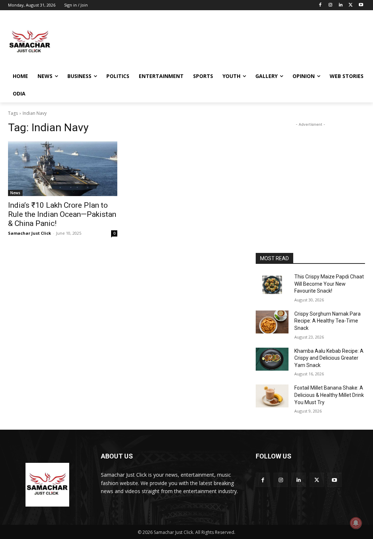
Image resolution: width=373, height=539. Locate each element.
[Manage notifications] (356, 523)
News (15, 192)
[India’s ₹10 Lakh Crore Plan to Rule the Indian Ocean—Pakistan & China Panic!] (62, 168)
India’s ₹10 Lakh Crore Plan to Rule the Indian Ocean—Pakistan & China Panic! (62, 214)
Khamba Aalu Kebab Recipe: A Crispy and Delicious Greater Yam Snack (329, 358)
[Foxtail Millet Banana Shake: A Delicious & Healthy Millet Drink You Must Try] (272, 395)
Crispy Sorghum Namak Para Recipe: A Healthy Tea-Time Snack (327, 321)
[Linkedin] (341, 5)
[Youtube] (361, 5)
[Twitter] (350, 5)
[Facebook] (320, 5)
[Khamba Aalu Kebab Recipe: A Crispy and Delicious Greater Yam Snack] (272, 359)
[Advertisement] (179, 41)
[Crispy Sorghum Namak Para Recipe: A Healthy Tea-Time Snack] (272, 321)
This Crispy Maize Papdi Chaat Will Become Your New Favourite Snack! (329, 284)
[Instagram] (330, 5)
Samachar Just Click (29, 233)
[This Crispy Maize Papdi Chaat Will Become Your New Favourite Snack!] (272, 284)
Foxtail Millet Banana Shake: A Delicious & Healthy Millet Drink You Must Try (329, 395)
